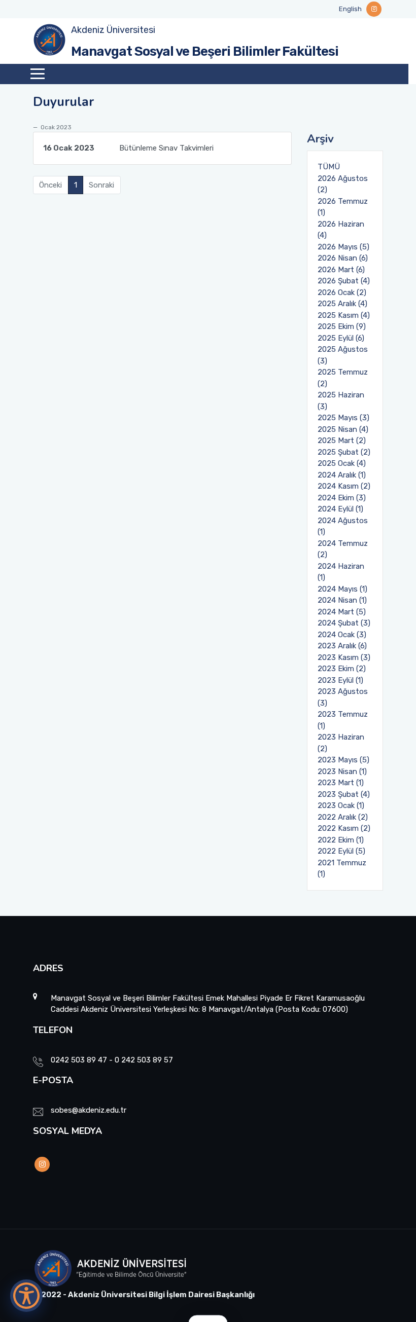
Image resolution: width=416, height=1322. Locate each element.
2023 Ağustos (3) (343, 697)
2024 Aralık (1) (342, 475)
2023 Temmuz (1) (343, 720)
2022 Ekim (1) (341, 839)
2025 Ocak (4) (342, 463)
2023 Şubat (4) (344, 794)
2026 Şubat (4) (344, 280)
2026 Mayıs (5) (343, 246)
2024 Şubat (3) (344, 623)
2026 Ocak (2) (342, 292)
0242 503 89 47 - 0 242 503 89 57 (112, 1059)
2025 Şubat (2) (344, 452)
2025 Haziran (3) (341, 400)
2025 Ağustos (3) (343, 355)
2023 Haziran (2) (341, 742)
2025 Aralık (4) (342, 303)
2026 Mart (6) (341, 269)
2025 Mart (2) (342, 440)
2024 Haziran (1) (341, 572)
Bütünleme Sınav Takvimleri (128, 148)
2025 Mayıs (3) (343, 417)
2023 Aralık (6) (342, 645)
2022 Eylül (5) (341, 851)
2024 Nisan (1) (342, 600)
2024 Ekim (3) (342, 497)
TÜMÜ (329, 166)
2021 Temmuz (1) (342, 868)
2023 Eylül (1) (340, 680)
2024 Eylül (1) (340, 508)
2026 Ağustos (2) (343, 184)
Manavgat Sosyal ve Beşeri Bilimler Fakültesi (204, 51)
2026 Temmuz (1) (343, 207)
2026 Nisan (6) (343, 258)
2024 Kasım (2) (344, 486)
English (350, 9)
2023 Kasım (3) (344, 657)
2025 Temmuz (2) (343, 378)
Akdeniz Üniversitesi (113, 29)
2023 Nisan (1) (342, 771)
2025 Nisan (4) (343, 429)
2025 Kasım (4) (344, 315)
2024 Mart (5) (342, 611)
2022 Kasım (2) (344, 828)
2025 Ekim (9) (342, 326)
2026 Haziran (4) (341, 229)
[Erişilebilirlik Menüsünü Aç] (26, 1295)
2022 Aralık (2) (343, 817)
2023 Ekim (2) (342, 668)
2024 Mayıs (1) (342, 589)
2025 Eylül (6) (341, 338)
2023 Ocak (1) (341, 805)
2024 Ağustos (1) (343, 526)
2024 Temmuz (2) (343, 549)
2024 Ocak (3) (342, 634)
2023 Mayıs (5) (343, 759)
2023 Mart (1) (341, 782)
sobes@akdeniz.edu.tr (88, 1110)
